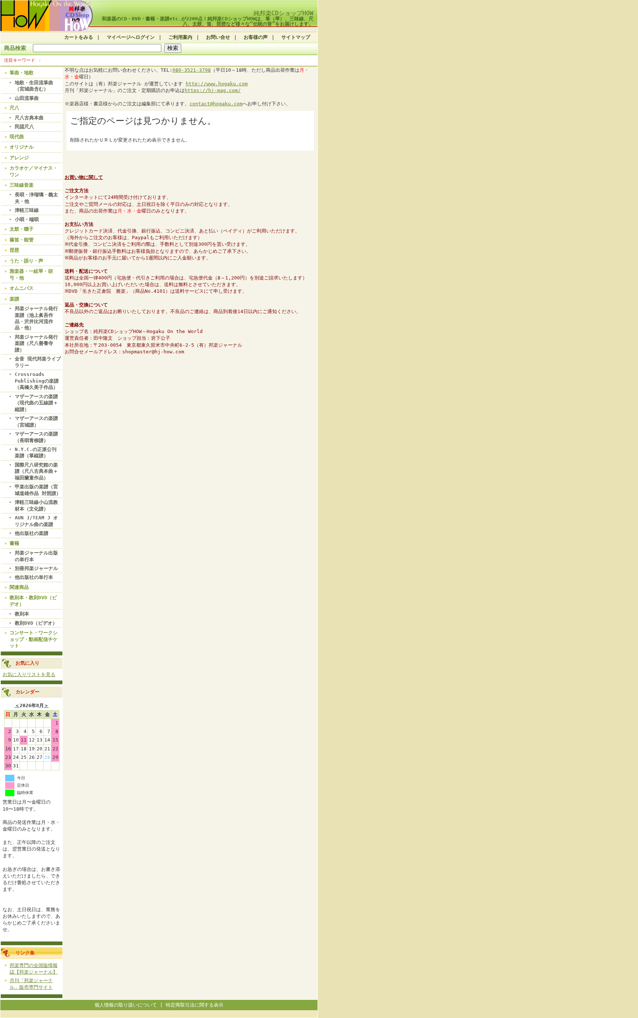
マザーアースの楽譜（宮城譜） (36, 421)
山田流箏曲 (27, 98)
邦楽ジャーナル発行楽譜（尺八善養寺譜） (36, 343)
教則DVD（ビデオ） (36, 623)
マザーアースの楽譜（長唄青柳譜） (36, 437)
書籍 (14, 543)
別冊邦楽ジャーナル (36, 568)
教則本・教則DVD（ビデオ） (33, 601)
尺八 (14, 108)
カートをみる (78, 37)
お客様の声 (256, 37)
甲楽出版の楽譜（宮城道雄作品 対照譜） (38, 490)
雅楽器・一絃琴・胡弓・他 (31, 274)
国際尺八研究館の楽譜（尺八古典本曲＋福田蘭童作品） (36, 471)
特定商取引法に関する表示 (194, 1005)
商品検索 (15, 48)
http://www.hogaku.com (217, 83)
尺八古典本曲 (29, 118)
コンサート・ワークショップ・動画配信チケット (34, 639)
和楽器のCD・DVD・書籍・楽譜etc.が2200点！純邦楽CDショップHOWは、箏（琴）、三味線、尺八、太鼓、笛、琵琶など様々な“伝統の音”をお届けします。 (207, 21)
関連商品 (19, 587)
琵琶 (14, 250)
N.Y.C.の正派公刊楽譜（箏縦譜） (35, 452)
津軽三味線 (27, 210)
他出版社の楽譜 (31, 533)
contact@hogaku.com (216, 103)
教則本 (22, 614)
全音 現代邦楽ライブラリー (38, 362)
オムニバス (22, 288)
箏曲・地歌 (22, 72)
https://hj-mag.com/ (213, 90)
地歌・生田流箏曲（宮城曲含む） (34, 86)
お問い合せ (218, 37)
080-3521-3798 (191, 70)
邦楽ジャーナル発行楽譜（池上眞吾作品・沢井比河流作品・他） (36, 318)
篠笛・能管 (22, 239)
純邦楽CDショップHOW (283, 13)
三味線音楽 (22, 185)
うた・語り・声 (26, 261)
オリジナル (22, 147)
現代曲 (17, 136)
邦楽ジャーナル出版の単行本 (36, 556)
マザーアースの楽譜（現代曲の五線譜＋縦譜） (36, 403)
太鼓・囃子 (22, 229)
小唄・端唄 (27, 219)
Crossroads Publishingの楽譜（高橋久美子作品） (37, 380)
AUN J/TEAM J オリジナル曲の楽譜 (36, 521)
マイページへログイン (131, 37)
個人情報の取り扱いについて (126, 1005)
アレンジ (19, 157)
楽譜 (14, 299)
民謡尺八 (24, 126)
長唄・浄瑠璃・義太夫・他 (36, 198)
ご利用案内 (180, 37)
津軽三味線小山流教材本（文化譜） (36, 505)
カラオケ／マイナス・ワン (34, 171)
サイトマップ (295, 37)
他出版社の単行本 (34, 577)
